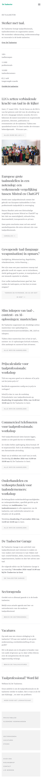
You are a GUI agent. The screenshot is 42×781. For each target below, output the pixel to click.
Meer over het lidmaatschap (17, 700)
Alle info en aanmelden (15, 350)
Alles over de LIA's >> (14, 135)
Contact (7, 766)
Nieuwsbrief (9, 762)
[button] (39, 4)
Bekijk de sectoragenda (15, 617)
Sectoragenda (10, 736)
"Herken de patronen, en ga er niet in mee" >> (21, 295)
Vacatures (8, 740)
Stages (6, 744)
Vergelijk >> (9, 236)
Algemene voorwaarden (14, 721)
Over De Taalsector (9, 42)
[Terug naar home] (7, 4)
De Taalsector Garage (14, 578)
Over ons (7, 759)
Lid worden (8, 770)
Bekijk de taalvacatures (15, 664)
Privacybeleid (9, 718)
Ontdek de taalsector (10, 86)
